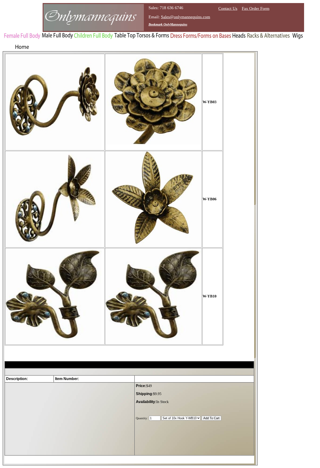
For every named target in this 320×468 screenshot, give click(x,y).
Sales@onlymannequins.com (185, 17)
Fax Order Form (255, 8)
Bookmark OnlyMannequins (168, 24)
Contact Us (227, 8)
